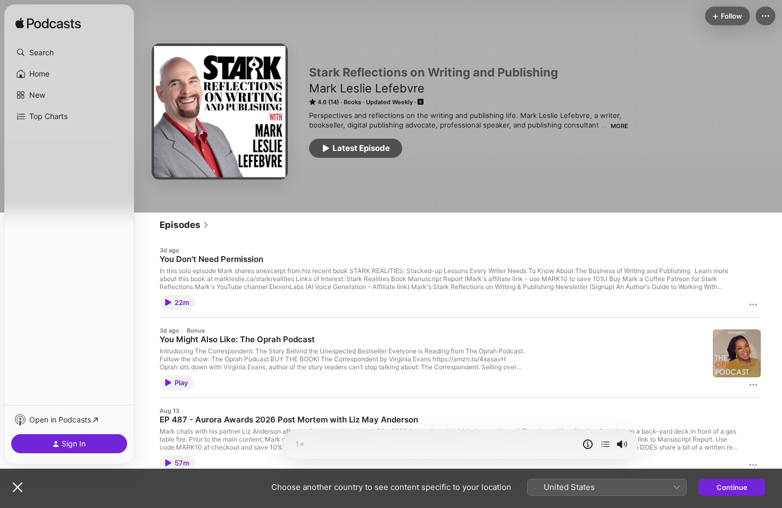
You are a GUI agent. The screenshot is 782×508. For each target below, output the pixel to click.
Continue (732, 487)
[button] (69, 53)
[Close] (17, 487)
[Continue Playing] (605, 444)
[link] (184, 225)
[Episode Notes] (587, 444)
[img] (48, 24)
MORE (619, 126)
